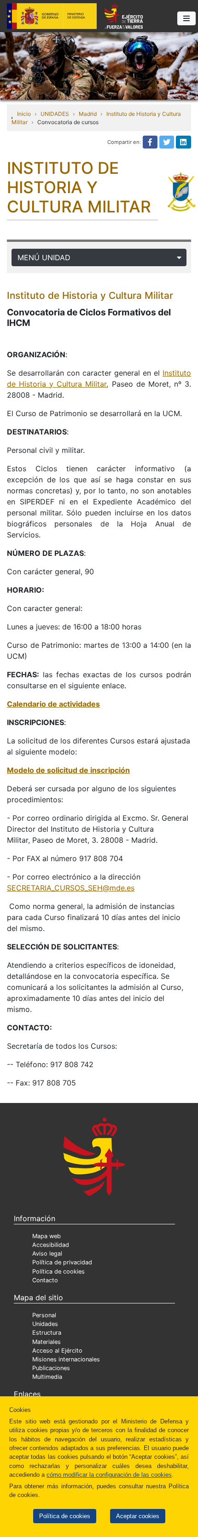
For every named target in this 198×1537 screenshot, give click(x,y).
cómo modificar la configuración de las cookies (109, 1474)
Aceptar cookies (137, 1516)
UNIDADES (55, 113)
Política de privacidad (62, 1262)
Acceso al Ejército (57, 1350)
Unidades (45, 1323)
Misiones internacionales (66, 1359)
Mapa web (46, 1236)
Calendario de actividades (53, 704)
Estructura (46, 1332)
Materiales (46, 1341)
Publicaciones (51, 1368)
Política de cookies (64, 1516)
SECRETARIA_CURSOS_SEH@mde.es (70, 887)
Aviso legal (47, 1253)
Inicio (24, 113)
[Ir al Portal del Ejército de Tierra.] (99, 65)
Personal (44, 1315)
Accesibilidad (50, 1244)
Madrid (88, 113)
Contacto (45, 1280)
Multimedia (47, 1376)
